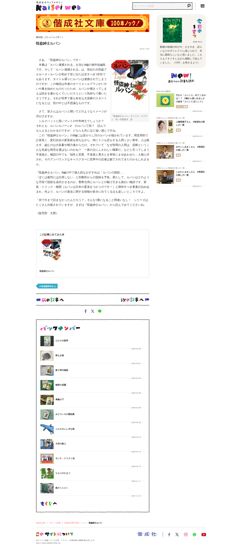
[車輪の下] (47, 400)
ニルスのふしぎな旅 (65, 428)
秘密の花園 (60, 384)
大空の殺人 (60, 443)
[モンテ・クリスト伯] (47, 459)
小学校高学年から (47, 286)
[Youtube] (203, 534)
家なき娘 (59, 355)
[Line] (194, 534)
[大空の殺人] (47, 444)
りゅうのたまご (62, 473)
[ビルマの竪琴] (47, 341)
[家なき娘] (47, 356)
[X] (177, 534)
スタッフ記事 (55, 522)
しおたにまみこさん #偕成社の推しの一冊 (190, 173)
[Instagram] (185, 534)
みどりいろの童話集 (65, 414)
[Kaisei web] (58, 5)
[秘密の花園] (47, 385)
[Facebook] (169, 534)
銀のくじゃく (61, 487)
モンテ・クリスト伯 (65, 458)
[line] (100, 312)
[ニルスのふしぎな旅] (47, 429)
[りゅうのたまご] (47, 473)
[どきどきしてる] (172, 30)
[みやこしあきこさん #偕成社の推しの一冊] (165, 152)
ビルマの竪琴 (61, 340)
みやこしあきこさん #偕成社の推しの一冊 (190, 148)
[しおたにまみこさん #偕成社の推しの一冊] (165, 177)
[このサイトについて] (54, 534)
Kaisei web (40, 522)
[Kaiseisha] (147, 534)
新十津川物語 (61, 370)
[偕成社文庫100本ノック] (92, 22)
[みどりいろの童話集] (47, 414)
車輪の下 (59, 399)
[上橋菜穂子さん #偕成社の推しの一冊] (165, 127)
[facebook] (85, 312)
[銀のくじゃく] (47, 488)
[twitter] (92, 312)
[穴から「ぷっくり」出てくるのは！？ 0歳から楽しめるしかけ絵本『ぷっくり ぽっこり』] (165, 100)
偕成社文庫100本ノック (74, 522)
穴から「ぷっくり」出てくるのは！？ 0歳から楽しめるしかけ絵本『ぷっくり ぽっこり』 (191, 98)
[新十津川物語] (47, 370)
